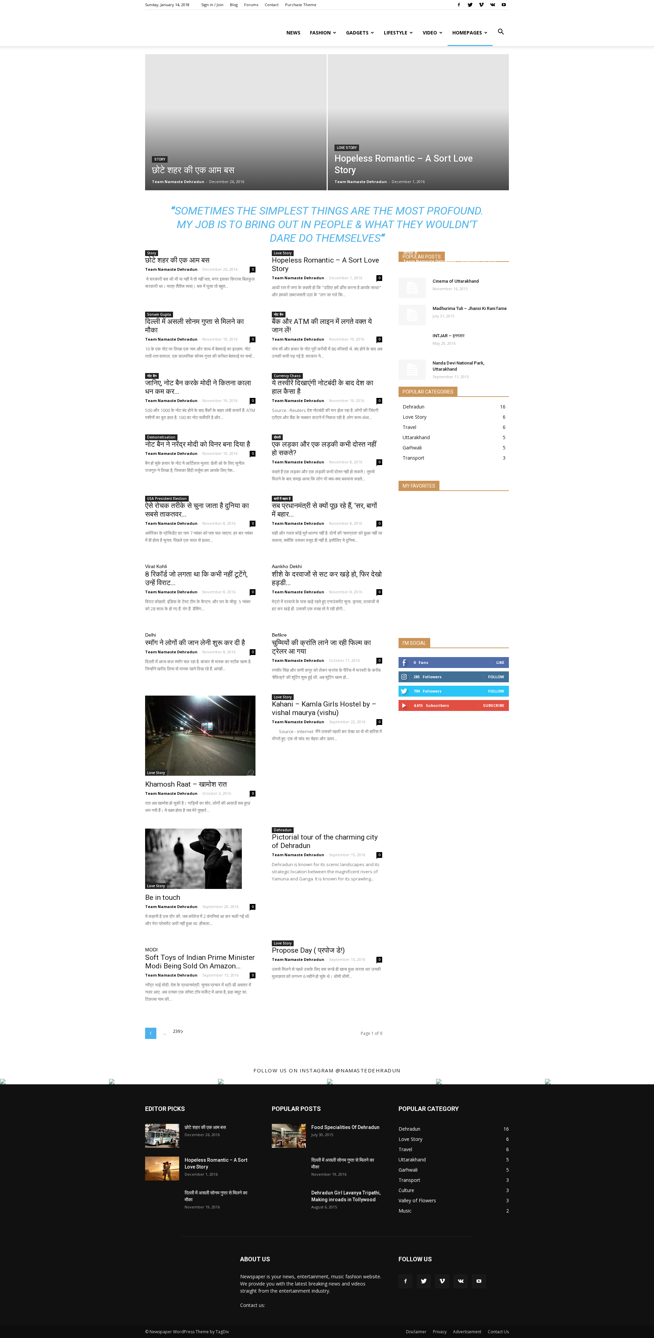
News (293, 32)
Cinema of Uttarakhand (456, 281)
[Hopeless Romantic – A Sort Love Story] (162, 1168)
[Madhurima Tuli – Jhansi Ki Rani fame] (412, 315)
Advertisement (467, 1332)
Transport (413, 458)
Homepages (467, 32)
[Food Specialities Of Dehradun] (289, 1136)
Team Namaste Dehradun (178, 181)
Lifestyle (395, 32)
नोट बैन (278, 314)
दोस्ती (277, 437)
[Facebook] (459, 5)
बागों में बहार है (282, 498)
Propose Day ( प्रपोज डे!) (308, 950)
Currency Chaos (287, 375)
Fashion (320, 32)
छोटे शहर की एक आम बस (177, 260)
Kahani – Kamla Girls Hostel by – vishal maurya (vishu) (324, 708)
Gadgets (357, 32)
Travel (409, 427)
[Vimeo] (481, 5)
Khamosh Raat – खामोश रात (186, 784)
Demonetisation (161, 437)
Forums (251, 4)
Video (430, 32)
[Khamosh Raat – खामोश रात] (200, 736)
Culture (406, 1190)
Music (405, 1210)
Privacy (440, 1332)
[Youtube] (504, 5)
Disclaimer (416, 1332)
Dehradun (283, 830)
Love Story (347, 148)
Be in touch (162, 897)
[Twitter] (470, 5)
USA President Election (167, 498)
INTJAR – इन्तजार (449, 335)
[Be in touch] (200, 859)
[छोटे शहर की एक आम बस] (162, 1136)
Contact (272, 4)
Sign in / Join (212, 4)
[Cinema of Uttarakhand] (412, 288)
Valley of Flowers (417, 1200)
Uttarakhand (416, 437)
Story (159, 159)
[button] (501, 32)
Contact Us (498, 1332)
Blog (234, 4)
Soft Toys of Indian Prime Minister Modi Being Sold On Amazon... (200, 961)
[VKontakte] (492, 5)
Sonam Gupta (159, 314)
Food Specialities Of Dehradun (345, 1127)
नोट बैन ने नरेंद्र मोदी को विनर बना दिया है (197, 444)
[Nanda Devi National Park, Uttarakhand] (412, 369)
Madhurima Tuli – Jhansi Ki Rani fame (470, 308)
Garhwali (412, 447)
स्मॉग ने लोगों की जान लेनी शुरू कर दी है (195, 643)
